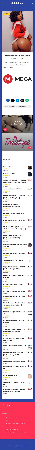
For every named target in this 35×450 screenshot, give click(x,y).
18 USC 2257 (5, 413)
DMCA (3, 411)
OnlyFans (6, 13)
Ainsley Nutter (20, 424)
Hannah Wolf (20, 418)
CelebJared (17, 3)
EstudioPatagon (23, 446)
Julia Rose (15, 429)
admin (8, 429)
